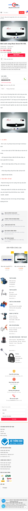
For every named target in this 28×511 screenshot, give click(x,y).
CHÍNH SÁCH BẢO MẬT (5, 466)
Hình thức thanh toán (5, 469)
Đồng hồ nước (12, 296)
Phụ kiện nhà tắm (13, 331)
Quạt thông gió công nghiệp (15, 306)
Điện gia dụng (12, 280)
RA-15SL (13, 85)
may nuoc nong (7, 85)
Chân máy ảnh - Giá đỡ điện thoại (16, 339)
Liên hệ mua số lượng (6, 82)
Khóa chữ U (18, 356)
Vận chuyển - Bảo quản (14, 319)
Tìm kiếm (22, 12)
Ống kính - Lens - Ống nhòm (15, 343)
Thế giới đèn (12, 284)
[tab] (2, 88)
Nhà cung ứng (3, 435)
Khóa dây (17, 360)
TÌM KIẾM (14, 419)
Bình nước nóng (5, 144)
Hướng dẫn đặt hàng (5, 450)
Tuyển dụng (3, 433)
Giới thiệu (2, 429)
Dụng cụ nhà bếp (13, 329)
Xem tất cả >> (12, 286)
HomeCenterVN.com (14, 501)
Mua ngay (16, 55)
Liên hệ (2, 431)
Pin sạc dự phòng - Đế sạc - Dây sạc (17, 341)
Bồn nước (11, 292)
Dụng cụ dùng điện (13, 317)
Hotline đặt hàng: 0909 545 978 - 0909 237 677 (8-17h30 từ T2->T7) (7, 454)
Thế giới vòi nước (13, 294)
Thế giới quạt (12, 282)
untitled (11, 304)
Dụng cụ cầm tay (13, 316)
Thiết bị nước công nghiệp (15, 308)
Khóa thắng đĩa (18, 358)
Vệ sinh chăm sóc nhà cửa (15, 328)
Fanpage (5, 487)
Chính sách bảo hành (5, 464)
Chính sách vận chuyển (5, 462)
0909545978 (5, 80)
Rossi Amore (10, 46)
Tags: (1, 85)
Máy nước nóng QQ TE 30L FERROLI (9, 266)
